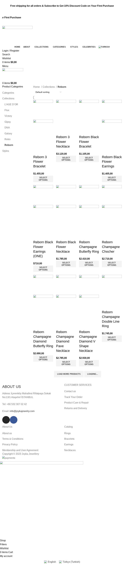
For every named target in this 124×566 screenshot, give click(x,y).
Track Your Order (73, 397)
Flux (7, 110)
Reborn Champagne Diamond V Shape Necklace (88, 341)
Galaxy (8, 133)
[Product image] (43, 129)
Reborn (9, 145)
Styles (5, 151)
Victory (8, 116)
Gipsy (8, 122)
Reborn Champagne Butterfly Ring (89, 246)
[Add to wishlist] (37, 151)
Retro (7, 139)
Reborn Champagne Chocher (111, 246)
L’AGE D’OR (11, 104)
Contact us (70, 391)
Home (36, 87)
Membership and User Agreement (20, 450)
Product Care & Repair (76, 402)
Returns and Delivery (75, 408)
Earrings (68, 444)
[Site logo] (17, 35)
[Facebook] (13, 420)
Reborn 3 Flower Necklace (63, 141)
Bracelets (69, 439)
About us (7, 433)
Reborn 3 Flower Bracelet (40, 161)
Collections (8, 98)
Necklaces (70, 450)
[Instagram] (6, 420)
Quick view (45, 143)
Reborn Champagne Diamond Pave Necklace (65, 341)
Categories (8, 92)
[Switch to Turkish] (104, 47)
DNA (7, 127)
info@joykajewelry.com (22, 411)
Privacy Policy (10, 444)
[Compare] (37, 143)
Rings (67, 433)
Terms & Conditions (12, 439)
